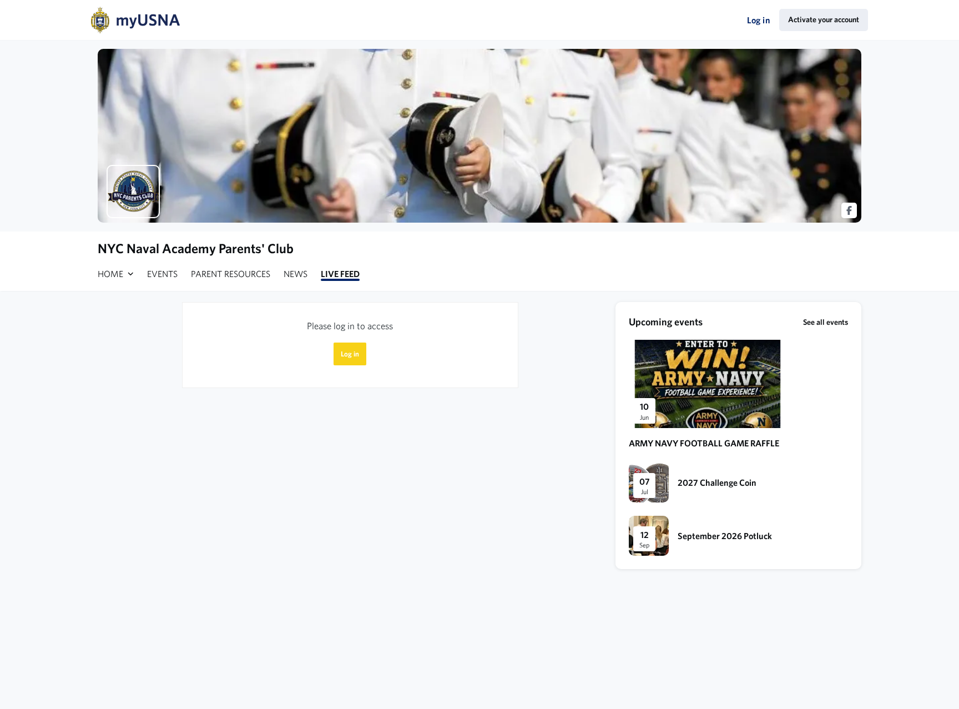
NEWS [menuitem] (295, 274)
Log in (758, 20)
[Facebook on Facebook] (849, 210)
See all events (825, 322)
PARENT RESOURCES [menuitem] (230, 274)
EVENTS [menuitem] (162, 274)
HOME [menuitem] (110, 274)
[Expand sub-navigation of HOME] (131, 273)
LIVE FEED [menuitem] (340, 274)
